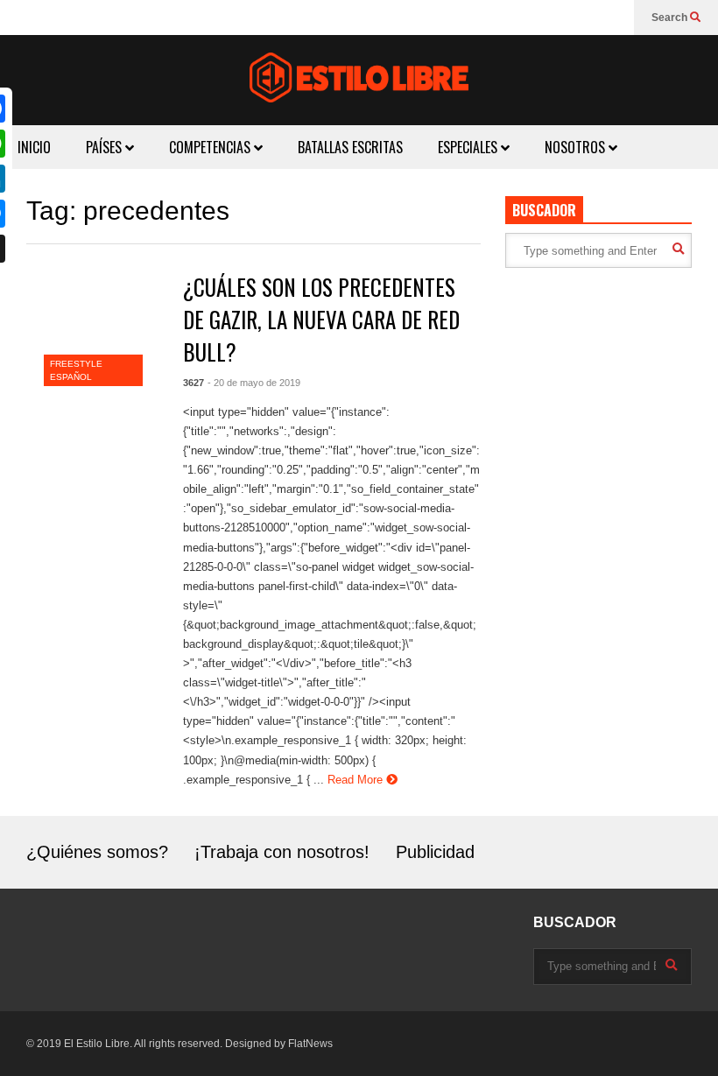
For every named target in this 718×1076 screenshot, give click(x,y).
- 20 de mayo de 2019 (254, 382)
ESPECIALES (469, 147)
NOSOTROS (577, 147)
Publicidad (435, 852)
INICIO (34, 147)
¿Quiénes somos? (97, 852)
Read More (356, 779)
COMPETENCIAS (211, 147)
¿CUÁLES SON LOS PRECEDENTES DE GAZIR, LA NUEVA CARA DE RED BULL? (321, 319)
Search (670, 17)
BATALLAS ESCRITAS (350, 147)
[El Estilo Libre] (359, 80)
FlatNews (310, 1043)
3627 (193, 382)
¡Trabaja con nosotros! (282, 852)
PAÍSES (105, 147)
